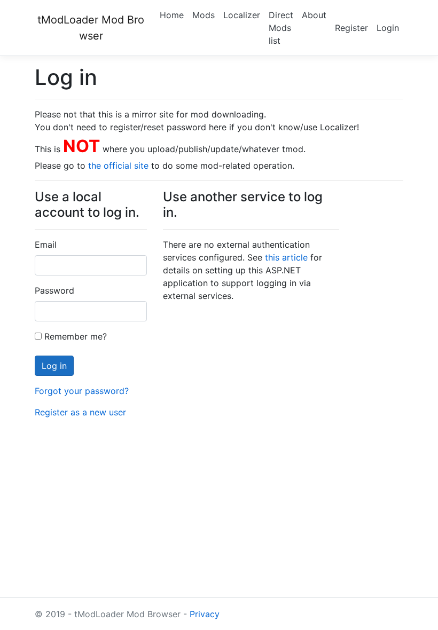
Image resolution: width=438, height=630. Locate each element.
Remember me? (74, 336)
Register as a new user (80, 412)
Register (351, 27)
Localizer (241, 15)
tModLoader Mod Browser (90, 27)
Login (388, 27)
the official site (118, 165)
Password (54, 290)
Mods (203, 15)
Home (172, 15)
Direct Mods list (281, 28)
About (314, 15)
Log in (54, 365)
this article (286, 257)
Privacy (205, 614)
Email (46, 244)
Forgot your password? (82, 390)
